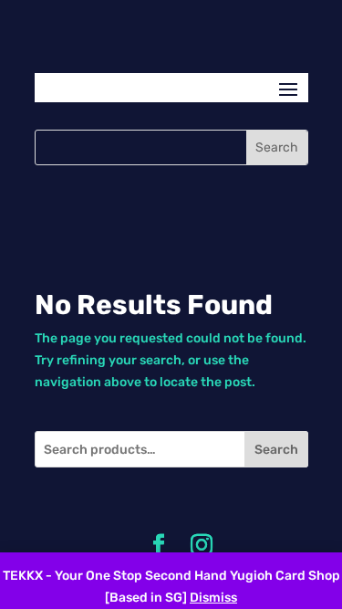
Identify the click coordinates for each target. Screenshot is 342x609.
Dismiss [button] (213, 597)
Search (276, 449)
